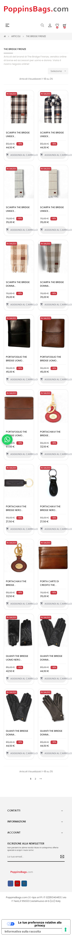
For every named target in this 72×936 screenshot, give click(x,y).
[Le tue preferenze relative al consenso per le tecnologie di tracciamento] (65, 929)
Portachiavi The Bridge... (50, 434)
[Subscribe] (61, 857)
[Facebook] (10, 883)
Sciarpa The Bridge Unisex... (18, 135)
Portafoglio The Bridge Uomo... (16, 359)
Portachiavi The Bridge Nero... (16, 508)
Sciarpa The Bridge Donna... (18, 284)
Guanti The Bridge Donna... (51, 658)
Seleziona (59, 71)
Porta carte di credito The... (49, 583)
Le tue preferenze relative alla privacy (39, 924)
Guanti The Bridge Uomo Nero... (17, 658)
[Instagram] (24, 883)
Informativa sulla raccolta (23, 931)
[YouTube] (17, 883)
